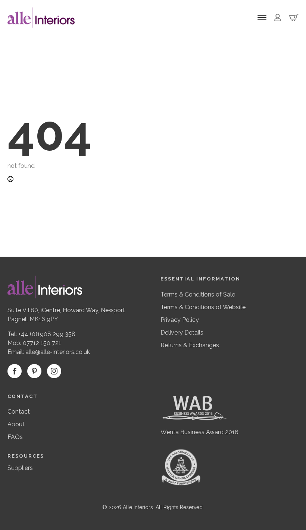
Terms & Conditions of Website (203, 307)
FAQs (15, 436)
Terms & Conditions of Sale (197, 294)
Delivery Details (181, 332)
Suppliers (20, 467)
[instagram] (54, 371)
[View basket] (294, 17)
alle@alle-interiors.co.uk (57, 351)
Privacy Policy (179, 319)
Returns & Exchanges (189, 345)
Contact (18, 411)
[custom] (34, 371)
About (16, 424)
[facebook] (14, 371)
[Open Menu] (261, 17)
